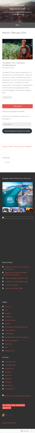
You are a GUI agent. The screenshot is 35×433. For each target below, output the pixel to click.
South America (10, 330)
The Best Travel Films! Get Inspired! (16, 337)
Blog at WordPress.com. (9, 423)
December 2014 (10, 362)
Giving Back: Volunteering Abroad (16, 327)
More (3, 93)
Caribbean (8, 317)
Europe (7, 323)
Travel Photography (11, 340)
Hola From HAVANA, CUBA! (14, 288)
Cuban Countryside (11, 285)
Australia (8, 313)
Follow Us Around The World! (13, 111)
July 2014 (8, 372)
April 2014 (8, 382)
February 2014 (9, 389)
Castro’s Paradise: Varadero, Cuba (16, 278)
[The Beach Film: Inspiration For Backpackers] (8, 97)
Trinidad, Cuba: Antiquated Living (16, 281)
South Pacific (9, 334)
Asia (6, 310)
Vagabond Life (9, 351)
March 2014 (9, 385)
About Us (8, 306)
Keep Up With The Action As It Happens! (17, 146)
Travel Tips (8, 344)
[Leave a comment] (5, 97)
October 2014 (9, 368)
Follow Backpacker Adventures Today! (17, 131)
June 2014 (8, 375)
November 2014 (10, 365)
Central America (10, 320)
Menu (18, 25)
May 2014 (8, 379)
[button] (12, 189)
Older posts (18, 106)
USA (6, 347)
